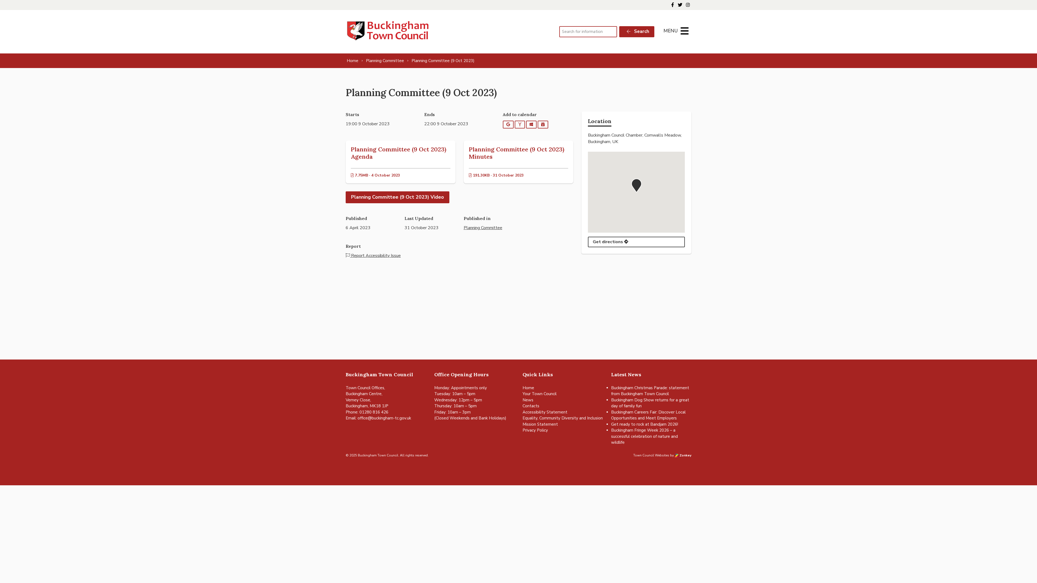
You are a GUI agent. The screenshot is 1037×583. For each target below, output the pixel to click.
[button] (636, 185)
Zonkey (685, 455)
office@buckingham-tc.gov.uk (384, 418)
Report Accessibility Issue (375, 256)
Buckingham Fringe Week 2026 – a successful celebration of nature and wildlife (644, 436)
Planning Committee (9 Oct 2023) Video (397, 197)
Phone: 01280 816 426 (367, 412)
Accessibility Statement (545, 412)
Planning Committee (483, 228)
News (528, 400)
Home (528, 388)
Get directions (608, 242)
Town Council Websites (651, 455)
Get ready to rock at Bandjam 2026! (644, 424)
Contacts (531, 406)
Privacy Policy (535, 430)
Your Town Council (540, 393)
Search (641, 31)
